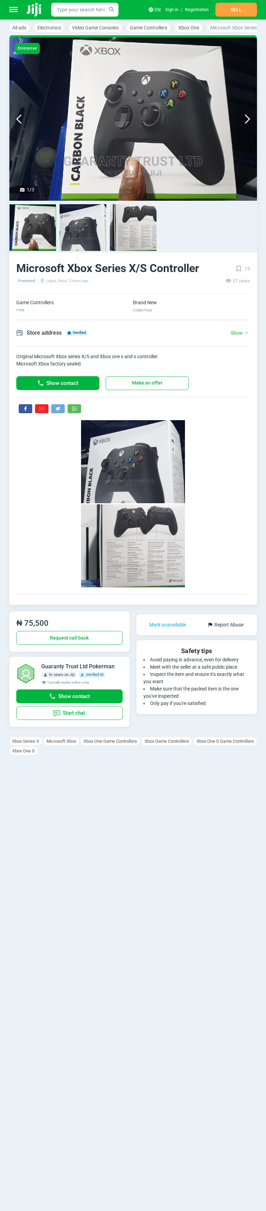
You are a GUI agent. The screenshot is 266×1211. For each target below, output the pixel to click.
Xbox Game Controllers (166, 741)
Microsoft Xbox (61, 741)
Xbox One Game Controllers (110, 741)
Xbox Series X (25, 741)
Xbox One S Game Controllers (225, 741)
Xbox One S (23, 750)
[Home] (34, 10)
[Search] (111, 10)
